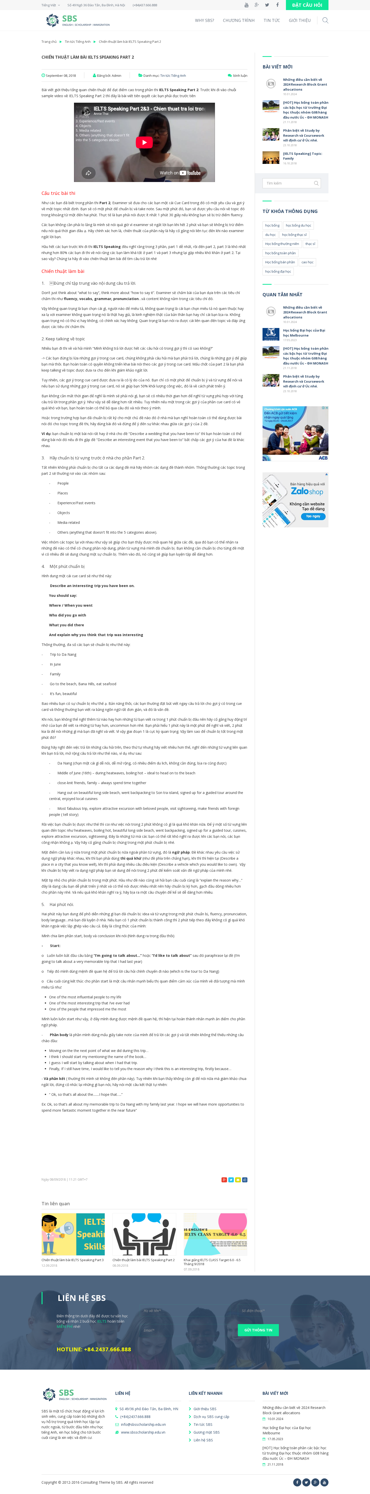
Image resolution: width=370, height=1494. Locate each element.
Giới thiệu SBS (204, 1408)
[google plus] (315, 1482)
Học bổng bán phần (280, 262)
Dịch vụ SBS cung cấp (211, 1416)
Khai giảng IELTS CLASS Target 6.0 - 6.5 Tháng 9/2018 (212, 1262)
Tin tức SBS (202, 1424)
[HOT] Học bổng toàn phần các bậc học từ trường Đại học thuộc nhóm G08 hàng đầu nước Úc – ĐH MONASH (305, 110)
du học (270, 234)
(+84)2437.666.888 (135, 1416)
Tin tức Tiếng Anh (78, 41)
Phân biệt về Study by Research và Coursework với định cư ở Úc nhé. (303, 135)
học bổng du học (298, 225)
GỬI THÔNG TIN (258, 1330)
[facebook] (297, 1482)
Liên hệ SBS (203, 1440)
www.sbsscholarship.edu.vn (142, 1432)
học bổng (272, 225)
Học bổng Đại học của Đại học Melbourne (304, 333)
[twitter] (306, 1482)
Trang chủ (49, 41)
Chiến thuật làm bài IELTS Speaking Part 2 (130, 41)
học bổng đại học (278, 271)
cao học (307, 262)
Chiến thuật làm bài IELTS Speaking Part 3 (73, 1260)
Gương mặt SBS (206, 1432)
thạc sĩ (310, 243)
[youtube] (324, 1482)
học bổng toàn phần (280, 253)
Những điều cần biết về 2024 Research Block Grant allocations (305, 84)
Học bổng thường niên (282, 243)
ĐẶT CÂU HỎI (307, 5)
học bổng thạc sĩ (294, 234)
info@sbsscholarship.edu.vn (143, 1424)
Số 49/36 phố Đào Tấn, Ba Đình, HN (148, 1408)
